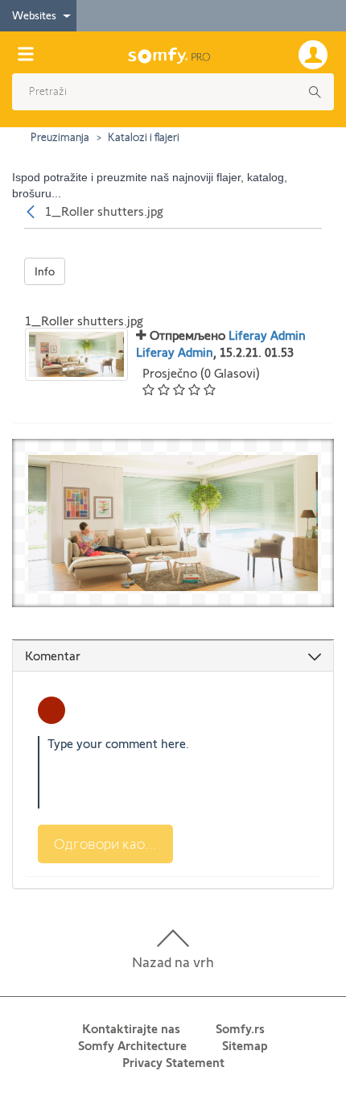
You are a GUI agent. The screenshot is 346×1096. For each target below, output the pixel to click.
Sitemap (245, 1046)
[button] (167, 91)
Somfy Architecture (132, 1046)
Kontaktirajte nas (131, 1029)
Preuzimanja (60, 136)
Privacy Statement (173, 1062)
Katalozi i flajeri (143, 136)
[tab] (173, 656)
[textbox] (173, 772)
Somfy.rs (240, 1029)
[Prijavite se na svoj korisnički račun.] (316, 53)
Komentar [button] (52, 656)
